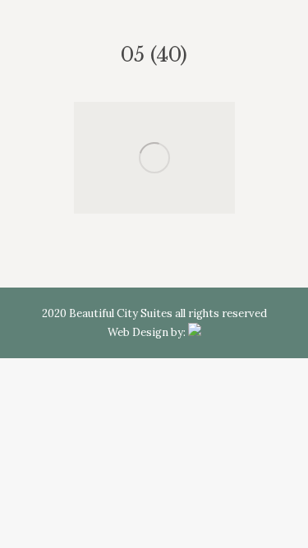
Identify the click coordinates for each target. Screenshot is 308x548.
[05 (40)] (154, 158)
